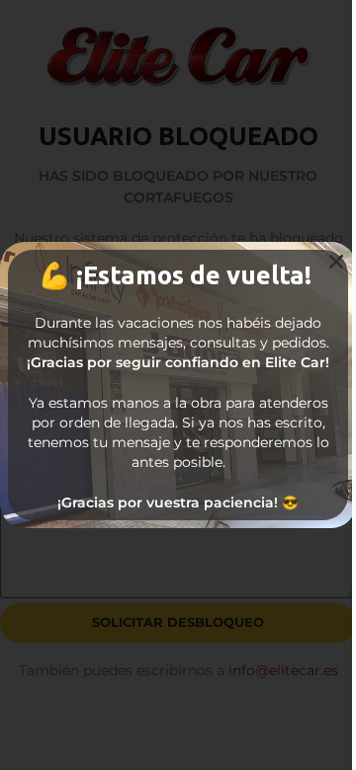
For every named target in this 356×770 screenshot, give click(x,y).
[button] (336, 261)
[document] (178, 385)
